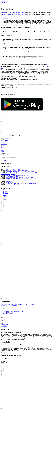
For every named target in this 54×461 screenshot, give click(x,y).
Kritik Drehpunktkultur (8, 313)
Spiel (2, 150)
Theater (2, 151)
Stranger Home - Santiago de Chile (8, 174)
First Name (3, 359)
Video (2, 152)
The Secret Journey (10, 182)
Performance (3, 148)
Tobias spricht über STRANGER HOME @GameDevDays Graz (19, 177)
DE (4, 4)
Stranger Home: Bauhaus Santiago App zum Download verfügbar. (20, 171)
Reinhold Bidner (4, 141)
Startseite (5, 191)
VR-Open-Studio (9, 181)
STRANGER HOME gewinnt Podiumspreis (10, 185)
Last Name (3, 361)
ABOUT (5, 196)
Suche (2, 315)
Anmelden (5, 18)
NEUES (5, 192)
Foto (1, 146)
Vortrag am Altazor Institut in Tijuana (14, 184)
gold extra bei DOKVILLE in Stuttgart (14, 169)
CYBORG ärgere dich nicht (12, 176)
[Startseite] (3, 2)
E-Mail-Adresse (4, 358)
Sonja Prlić (3, 142)
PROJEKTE (5, 193)
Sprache (2, 362)
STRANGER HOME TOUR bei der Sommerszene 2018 (18, 180)
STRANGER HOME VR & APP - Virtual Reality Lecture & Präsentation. (21, 178)
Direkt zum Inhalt (4, 1)
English (4, 5)
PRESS (4, 195)
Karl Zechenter (4, 144)
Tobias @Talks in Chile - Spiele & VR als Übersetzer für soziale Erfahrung (21, 183)
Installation (3, 147)
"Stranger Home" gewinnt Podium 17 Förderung (13, 311)
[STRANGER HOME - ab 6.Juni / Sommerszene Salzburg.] (13, 12)
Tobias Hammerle (4, 140)
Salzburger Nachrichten (8, 312)
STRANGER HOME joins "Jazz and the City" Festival (17, 175)
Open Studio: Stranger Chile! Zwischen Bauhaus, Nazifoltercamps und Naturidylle (23, 172)
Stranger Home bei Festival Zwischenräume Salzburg (17, 170)
